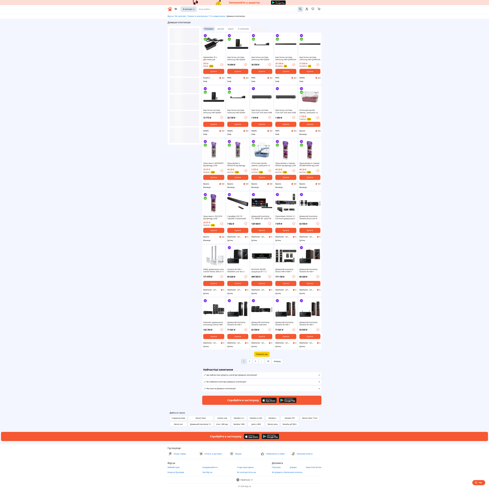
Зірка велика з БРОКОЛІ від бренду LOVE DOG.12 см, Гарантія (236, 164)
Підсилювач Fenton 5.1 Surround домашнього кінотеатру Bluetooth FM (285, 217)
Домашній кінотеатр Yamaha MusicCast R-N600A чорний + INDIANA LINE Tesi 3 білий (308, 217)
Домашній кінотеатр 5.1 (200, 424)
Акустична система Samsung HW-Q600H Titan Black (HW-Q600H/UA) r (236, 58)
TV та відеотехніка (217, 16)
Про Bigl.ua (207, 472)
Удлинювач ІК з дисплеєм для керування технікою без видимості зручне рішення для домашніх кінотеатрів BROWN (213, 58)
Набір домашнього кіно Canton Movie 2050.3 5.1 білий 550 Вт (213, 270)
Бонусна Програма (176, 472)
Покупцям (276, 467)
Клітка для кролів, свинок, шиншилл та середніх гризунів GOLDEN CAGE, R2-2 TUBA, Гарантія (260, 164)
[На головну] (170, 10)
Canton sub (222, 418)
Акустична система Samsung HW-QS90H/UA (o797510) (309, 58)
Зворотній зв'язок (313, 467)
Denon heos (201, 418)
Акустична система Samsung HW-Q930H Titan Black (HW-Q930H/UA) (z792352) (236, 111)
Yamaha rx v (239, 418)
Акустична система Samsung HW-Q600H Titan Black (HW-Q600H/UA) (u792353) (212, 111)
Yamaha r (272, 418)
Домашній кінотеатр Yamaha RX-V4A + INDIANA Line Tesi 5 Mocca (284, 323)
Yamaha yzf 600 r (289, 424)
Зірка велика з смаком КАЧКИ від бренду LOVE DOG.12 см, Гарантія (285, 164)
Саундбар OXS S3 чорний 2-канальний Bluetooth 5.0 (236, 217)
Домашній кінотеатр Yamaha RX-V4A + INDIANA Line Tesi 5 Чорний (236, 323)
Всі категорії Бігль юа (246, 472)
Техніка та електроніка (198, 16)
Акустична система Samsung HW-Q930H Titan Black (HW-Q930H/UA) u (260, 58)
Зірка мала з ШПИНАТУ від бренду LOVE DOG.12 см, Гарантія (213, 164)
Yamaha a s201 (256, 418)
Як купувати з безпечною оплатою (287, 472)
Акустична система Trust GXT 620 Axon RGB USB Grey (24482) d (285, 111)
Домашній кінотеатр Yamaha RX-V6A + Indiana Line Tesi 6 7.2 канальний (308, 323)
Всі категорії (180, 16)
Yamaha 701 (290, 418)
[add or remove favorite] (221, 64)
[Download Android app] (287, 400)
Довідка (293, 467)
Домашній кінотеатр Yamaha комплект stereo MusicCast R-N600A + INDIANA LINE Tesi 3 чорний (261, 323)
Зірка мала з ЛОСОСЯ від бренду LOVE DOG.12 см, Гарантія (212, 217)
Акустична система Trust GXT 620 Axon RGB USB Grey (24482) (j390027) (261, 111)
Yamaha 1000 (239, 424)
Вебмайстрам (173, 467)
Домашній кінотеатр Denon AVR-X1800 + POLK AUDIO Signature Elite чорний (285, 270)
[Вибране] (312, 10)
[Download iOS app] (269, 400)
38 (268, 361)
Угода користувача (245, 467)
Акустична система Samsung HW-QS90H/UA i (285, 58)
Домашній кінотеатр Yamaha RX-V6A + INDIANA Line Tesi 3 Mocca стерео (308, 270)
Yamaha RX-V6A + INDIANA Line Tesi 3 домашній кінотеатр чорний (236, 270)
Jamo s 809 (256, 424)
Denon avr (178, 424)
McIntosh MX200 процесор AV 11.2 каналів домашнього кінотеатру (260, 270)
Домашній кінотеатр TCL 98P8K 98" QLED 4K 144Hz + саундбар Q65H (261, 217)
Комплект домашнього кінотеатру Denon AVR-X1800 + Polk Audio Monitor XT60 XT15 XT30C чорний (213, 323)
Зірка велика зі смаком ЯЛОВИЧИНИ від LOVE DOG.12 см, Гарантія (309, 164)
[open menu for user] (306, 9)
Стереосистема (178, 418)
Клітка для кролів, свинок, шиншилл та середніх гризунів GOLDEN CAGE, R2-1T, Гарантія (308, 111)
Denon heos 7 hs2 (309, 418)
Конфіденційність (210, 467)
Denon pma (272, 424)
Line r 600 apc (222, 424)
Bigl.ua (171, 16)
